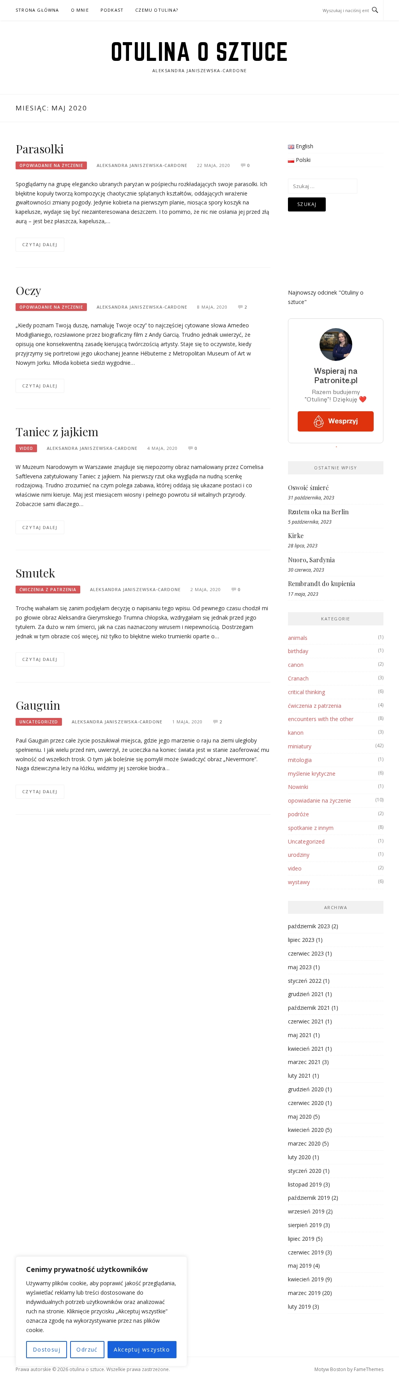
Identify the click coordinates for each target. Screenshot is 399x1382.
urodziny (298, 854)
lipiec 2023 (301, 939)
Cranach (298, 678)
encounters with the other (320, 719)
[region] (101, 1311)
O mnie (80, 10)
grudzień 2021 (306, 994)
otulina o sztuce (200, 51)
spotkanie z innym (311, 827)
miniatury (299, 746)
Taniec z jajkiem (57, 431)
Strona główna (37, 10)
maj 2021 (300, 1035)
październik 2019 (309, 1197)
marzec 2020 (304, 1143)
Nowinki (298, 786)
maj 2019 (300, 1265)
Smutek (35, 573)
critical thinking (306, 692)
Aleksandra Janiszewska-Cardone (142, 165)
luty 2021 (299, 1075)
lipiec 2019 (301, 1238)
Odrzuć (86, 1349)
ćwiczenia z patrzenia (47, 589)
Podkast (112, 10)
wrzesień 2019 (306, 1211)
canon (296, 664)
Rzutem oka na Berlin (318, 512)
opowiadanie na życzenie (51, 165)
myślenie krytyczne (311, 773)
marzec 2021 (304, 1062)
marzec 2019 (304, 1293)
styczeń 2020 (304, 1170)
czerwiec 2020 (306, 1103)
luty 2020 (299, 1157)
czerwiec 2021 (306, 1021)
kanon (296, 732)
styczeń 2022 (304, 980)
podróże (298, 814)
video (26, 448)
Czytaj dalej (40, 244)
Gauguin (38, 705)
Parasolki (40, 148)
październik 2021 (309, 1007)
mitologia (300, 760)
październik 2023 (309, 926)
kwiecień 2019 (306, 1279)
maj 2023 (300, 967)
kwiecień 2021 (306, 1048)
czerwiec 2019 (306, 1252)
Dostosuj (46, 1349)
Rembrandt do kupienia (321, 583)
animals (297, 637)
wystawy (299, 882)
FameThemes (368, 1369)
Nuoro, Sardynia (311, 560)
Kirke (296, 535)
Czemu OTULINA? (156, 10)
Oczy (28, 290)
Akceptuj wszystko (142, 1349)
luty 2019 (299, 1306)
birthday (298, 651)
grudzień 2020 (306, 1089)
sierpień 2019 (305, 1225)
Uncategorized (38, 722)
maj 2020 (300, 1116)
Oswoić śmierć (308, 487)
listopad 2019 (305, 1184)
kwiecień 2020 (306, 1129)
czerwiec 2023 (306, 953)
